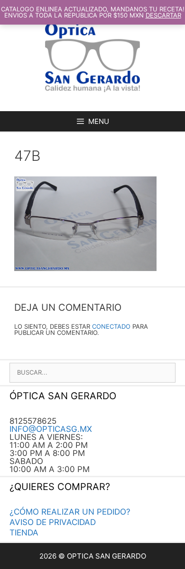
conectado (111, 326)
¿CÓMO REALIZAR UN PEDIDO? (69, 511)
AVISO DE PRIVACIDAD (52, 522)
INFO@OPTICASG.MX (50, 429)
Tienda (23, 532)
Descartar (163, 15)
